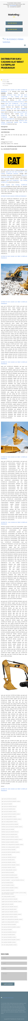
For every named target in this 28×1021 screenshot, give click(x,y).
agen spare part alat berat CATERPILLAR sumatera (11, 801)
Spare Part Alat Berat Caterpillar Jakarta (9, 875)
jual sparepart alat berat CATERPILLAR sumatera (10, 864)
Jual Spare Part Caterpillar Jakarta (8, 859)
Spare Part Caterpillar (6, 880)
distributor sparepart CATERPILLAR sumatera (10, 842)
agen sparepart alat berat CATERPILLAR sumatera (11, 814)
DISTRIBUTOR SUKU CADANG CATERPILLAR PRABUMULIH (14, 196)
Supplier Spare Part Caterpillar (7, 904)
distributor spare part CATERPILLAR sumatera (10, 836)
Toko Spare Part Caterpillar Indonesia (9, 932)
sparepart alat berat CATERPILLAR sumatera (10, 887)
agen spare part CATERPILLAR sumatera (9, 811)
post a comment (8, 984)
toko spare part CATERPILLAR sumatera (9, 937)
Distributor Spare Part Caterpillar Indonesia (10, 831)
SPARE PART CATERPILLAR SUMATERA (8, 885)
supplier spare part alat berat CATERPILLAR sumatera (11, 901)
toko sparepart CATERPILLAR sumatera (9, 942)
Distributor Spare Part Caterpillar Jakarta (9, 834)
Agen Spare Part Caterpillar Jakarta (8, 809)
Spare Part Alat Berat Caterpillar (8, 872)
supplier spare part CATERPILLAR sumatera (9, 911)
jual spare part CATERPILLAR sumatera (9, 862)
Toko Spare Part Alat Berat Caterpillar (9, 924)
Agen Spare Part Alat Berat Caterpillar (9, 798)
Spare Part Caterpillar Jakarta (7, 882)
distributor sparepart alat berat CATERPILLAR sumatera (12, 839)
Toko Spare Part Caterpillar (7, 929)
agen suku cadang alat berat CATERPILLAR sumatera (11, 819)
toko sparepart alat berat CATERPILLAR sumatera (11, 939)
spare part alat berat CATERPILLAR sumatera (10, 877)
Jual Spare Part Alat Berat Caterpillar (9, 849)
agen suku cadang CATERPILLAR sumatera (9, 821)
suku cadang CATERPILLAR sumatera (8, 896)
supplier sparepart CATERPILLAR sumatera (9, 916)
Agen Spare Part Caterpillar (7, 803)
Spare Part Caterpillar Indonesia (17, 880)
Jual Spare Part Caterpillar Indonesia (9, 857)
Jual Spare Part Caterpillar (7, 854)
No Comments (5, 85)
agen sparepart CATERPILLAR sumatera (9, 816)
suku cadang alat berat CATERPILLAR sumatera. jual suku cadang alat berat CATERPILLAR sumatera (14, 893)
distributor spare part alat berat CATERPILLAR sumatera (12, 826)
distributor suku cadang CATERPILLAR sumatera (10, 847)
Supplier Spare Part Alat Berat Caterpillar (9, 899)
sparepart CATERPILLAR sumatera (8, 890)
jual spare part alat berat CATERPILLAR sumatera (11, 852)
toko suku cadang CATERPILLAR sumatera (9, 944)
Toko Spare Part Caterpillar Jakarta (8, 934)
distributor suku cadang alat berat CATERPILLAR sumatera (12, 844)
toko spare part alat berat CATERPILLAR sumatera (11, 927)
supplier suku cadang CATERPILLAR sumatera (10, 922)
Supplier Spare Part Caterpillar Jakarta (9, 909)
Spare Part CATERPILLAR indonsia (16, 101)
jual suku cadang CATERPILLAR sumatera (9, 869)
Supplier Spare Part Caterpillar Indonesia (10, 906)
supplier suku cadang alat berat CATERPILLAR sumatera (12, 919)
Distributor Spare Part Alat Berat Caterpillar (10, 824)
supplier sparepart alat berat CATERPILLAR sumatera (11, 914)
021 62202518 (13, 5)
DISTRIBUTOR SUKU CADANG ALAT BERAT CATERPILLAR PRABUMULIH (14, 457)
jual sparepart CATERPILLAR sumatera (8, 867)
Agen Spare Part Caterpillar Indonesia (9, 806)
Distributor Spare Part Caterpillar (8, 829)
